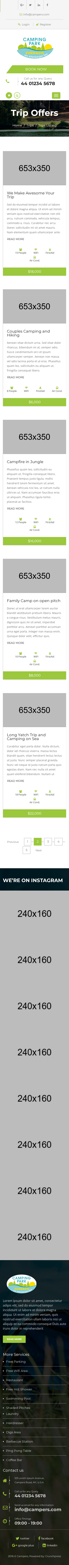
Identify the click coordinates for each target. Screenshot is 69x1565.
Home (17, 125)
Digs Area (13, 1432)
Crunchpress (53, 1556)
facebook (47, 1538)
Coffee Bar (14, 1460)
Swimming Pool (18, 1398)
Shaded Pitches (18, 1407)
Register (45, 24)
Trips (30, 125)
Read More (15, 239)
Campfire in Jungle (25, 461)
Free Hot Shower (19, 1389)
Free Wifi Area (17, 1371)
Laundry (12, 1413)
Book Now (36, 69)
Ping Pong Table (18, 1450)
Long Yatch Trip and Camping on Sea (26, 737)
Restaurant (14, 1380)
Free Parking (16, 1361)
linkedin (52, 1545)
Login (26, 24)
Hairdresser (15, 1423)
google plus (26, 1545)
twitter (25, 1538)
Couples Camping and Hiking (28, 333)
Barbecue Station (19, 1441)
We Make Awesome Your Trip (30, 195)
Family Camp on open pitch (34, 600)
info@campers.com (36, 14)
